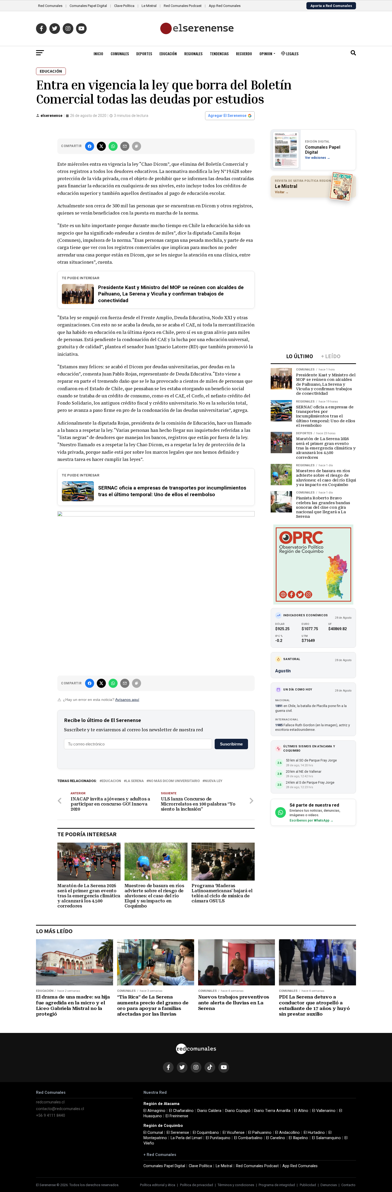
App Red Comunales (225, 6)
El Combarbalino (248, 1138)
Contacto (348, 1185)
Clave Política (124, 6)
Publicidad (308, 1185)
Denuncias (329, 1185)
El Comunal (153, 1132)
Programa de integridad (277, 1185)
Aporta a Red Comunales (331, 6)
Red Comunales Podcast (183, 6)
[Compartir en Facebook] (89, 146)
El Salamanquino (326, 1138)
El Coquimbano (206, 1132)
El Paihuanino (259, 1132)
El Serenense (178, 1132)
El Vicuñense (234, 1132)
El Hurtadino (314, 1132)
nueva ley (213, 781)
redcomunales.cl (50, 1102)
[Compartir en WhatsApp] (113, 146)
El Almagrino (154, 1110)
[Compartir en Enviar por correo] (124, 146)
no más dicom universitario (174, 781)
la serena (135, 781)
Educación (168, 53)
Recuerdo (244, 53)
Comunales (120, 53)
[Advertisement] (313, 236)
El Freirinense (177, 1116)
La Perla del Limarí (186, 1138)
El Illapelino (298, 1138)
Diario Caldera (209, 1110)
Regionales (193, 53)
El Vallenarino (323, 1110)
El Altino (301, 1110)
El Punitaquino (218, 1138)
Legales (291, 53)
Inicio (98, 53)
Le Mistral (149, 6)
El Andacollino (287, 1132)
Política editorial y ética (157, 1185)
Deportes (144, 53)
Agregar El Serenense (227, 115)
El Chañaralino (181, 1110)
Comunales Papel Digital (88, 6)
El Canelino (275, 1138)
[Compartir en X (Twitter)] (101, 146)
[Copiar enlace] (136, 146)
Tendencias (219, 53)
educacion (111, 781)
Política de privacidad (196, 1185)
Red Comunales (50, 6)
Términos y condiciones (236, 1185)
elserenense (51, 115)
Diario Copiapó (237, 1110)
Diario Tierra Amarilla (272, 1110)
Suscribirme (231, 744)
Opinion (265, 53)
